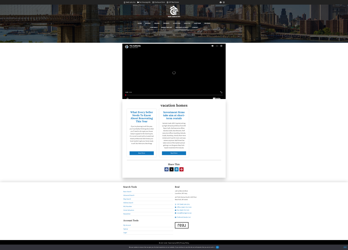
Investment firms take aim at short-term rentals (174, 115)
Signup (125, 229)
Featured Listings (182, 27)
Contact (195, 27)
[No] (345, 247)
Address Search (128, 203)
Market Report (166, 27)
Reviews (207, 23)
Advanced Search (128, 195)
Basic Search (127, 191)
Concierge (154, 27)
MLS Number (127, 206)
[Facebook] (221, 2)
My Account (127, 225)
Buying (148, 23)
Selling (157, 23)
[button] (166, 169)
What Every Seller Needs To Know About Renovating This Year (141, 117)
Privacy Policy (184, 243)
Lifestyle (187, 23)
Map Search (127, 199)
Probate (166, 23)
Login (125, 233)
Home (140, 23)
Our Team (197, 23)
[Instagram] (224, 2)
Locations (176, 23)
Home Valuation (128, 210)
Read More (141, 153)
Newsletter (126, 214)
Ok (217, 247)
